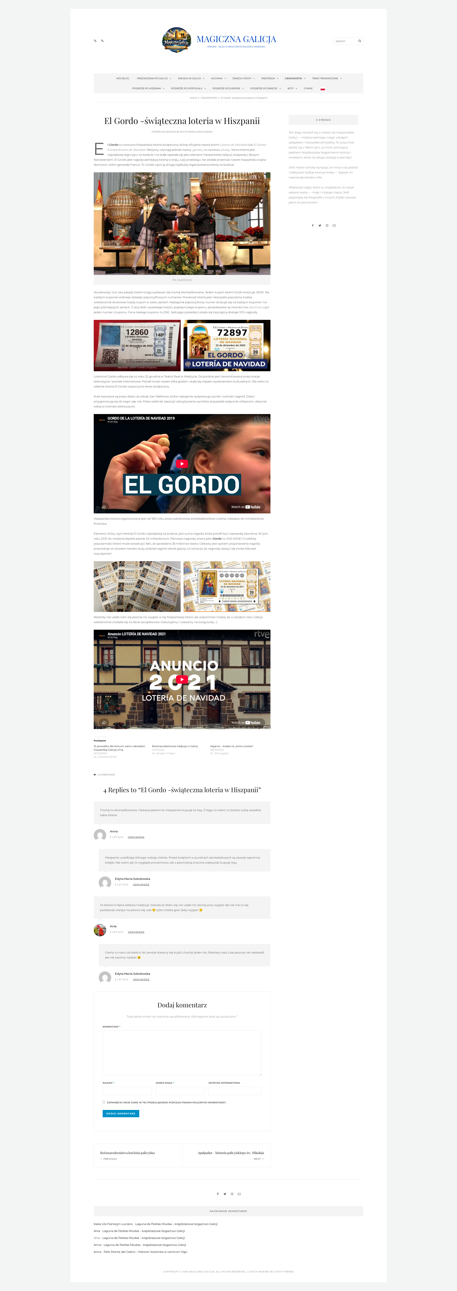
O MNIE (308, 88)
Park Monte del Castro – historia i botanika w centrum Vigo (145, 1252)
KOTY (291, 88)
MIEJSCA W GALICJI (189, 78)
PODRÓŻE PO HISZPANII (146, 88)
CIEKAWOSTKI (293, 78)
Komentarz (111, 1026)
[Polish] (322, 88)
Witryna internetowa (224, 1082)
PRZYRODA (268, 78)
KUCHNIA (216, 78)
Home (193, 97)
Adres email (165, 1082)
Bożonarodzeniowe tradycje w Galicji (175, 746)
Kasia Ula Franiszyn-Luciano (113, 1224)
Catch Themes (284, 1271)
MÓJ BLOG (122, 78)
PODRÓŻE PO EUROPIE (226, 88)
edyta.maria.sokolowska (196, 131)
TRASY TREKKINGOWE (325, 78)
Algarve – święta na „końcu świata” (231, 746)
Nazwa (108, 1082)
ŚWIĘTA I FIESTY (242, 78)
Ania (113, 926)
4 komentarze (106, 774)
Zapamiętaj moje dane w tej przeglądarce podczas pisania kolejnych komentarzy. (166, 1102)
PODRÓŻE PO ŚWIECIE (263, 88)
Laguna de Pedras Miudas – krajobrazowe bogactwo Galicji (176, 1224)
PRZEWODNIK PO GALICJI (152, 78)
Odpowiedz (136, 837)
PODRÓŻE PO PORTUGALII (186, 88)
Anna (114, 831)
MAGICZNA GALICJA (236, 38)
